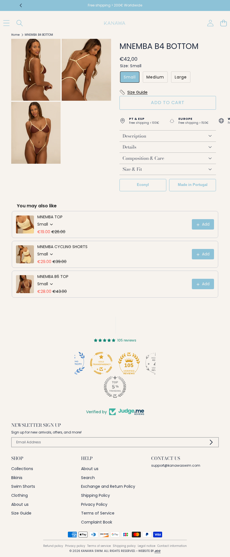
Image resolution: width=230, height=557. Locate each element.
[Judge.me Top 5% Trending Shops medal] (115, 387)
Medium (155, 77)
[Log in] (210, 23)
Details (129, 146)
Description (134, 135)
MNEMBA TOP (50, 217)
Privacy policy (75, 546)
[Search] (19, 23)
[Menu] (6, 23)
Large (181, 77)
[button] (21, 5)
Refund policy (53, 546)
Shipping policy (124, 546)
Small (130, 77)
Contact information (172, 546)
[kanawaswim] (115, 23)
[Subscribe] (211, 442)
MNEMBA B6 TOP (52, 276)
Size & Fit (132, 169)
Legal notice (146, 546)
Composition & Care (143, 158)
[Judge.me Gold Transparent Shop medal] (101, 363)
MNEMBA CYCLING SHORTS (62, 247)
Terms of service (99, 546)
